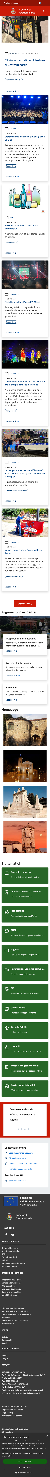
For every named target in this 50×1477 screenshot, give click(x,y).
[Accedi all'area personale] (40, 3)
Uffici (4, 1254)
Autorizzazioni (8, 1323)
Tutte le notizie (23, 603)
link (10, 1456)
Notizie (5, 1336)
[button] (25, 1473)
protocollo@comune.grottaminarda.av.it (25, 1390)
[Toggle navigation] (5, 10)
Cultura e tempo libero (12, 1282)
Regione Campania (12, 3)
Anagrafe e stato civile (12, 1279)
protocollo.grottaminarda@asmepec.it (23, 1393)
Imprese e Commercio (11, 1288)
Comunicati (14, 53)
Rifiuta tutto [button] (25, 1467)
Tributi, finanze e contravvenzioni (16, 1314)
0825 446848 (12, 1380)
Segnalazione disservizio (12, 1409)
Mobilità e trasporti (10, 1294)
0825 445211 (16, 1377)
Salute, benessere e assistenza (15, 1320)
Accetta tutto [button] (24, 1461)
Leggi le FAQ (7, 1412)
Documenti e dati (9, 1266)
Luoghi (5, 1358)
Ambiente (6, 1317)
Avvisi (12, 217)
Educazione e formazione (13, 1308)
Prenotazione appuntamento (14, 1406)
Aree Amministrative (11, 1251)
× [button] (47, 1436)
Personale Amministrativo (13, 1263)
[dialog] (25, 1455)
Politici (5, 1260)
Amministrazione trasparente (15, 1428)
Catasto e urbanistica (11, 1291)
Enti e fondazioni (9, 1257)
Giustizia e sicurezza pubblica (15, 1311)
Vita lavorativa (8, 1285)
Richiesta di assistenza (12, 1415)
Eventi (4, 1355)
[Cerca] (44, 11)
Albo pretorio (7, 1431)
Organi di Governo (10, 1247)
